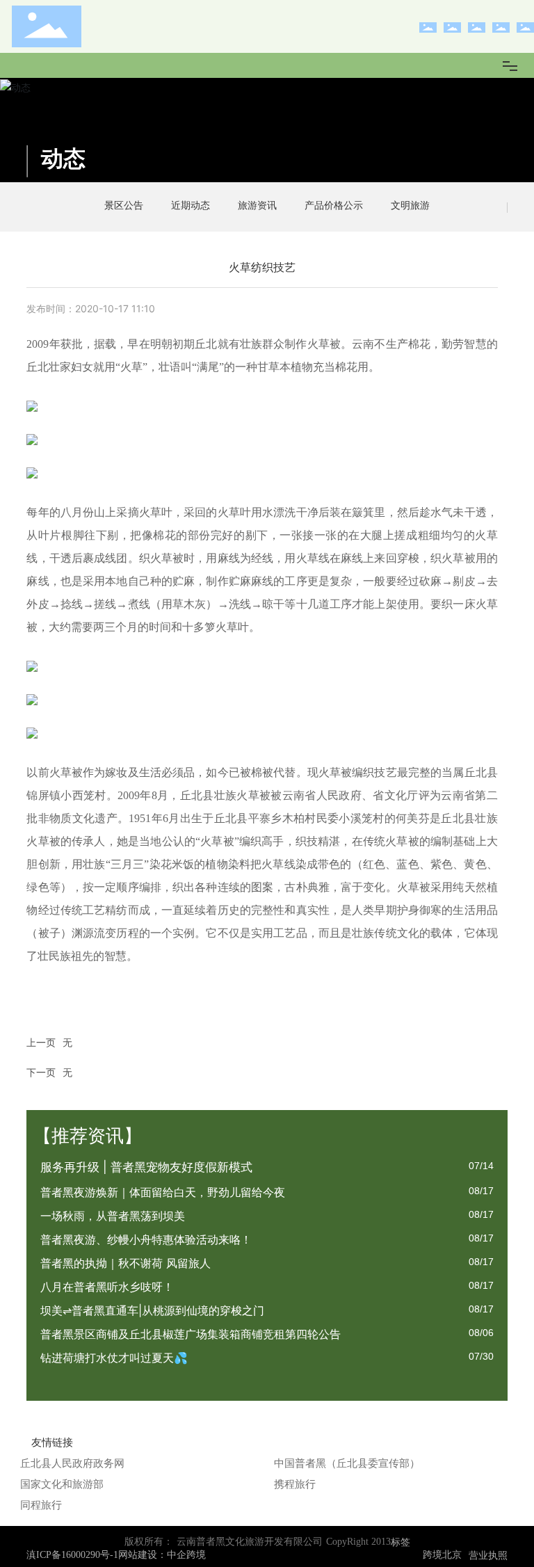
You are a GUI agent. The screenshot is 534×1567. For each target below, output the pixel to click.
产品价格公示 (334, 205)
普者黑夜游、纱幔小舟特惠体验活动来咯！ (146, 1239)
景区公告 (123, 205)
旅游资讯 (257, 205)
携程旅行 (295, 1483)
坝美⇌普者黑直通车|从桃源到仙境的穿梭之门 (152, 1310)
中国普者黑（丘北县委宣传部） (347, 1463)
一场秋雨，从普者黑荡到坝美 (112, 1216)
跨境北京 (442, 1555)
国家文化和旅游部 (62, 1483)
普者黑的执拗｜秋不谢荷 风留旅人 (125, 1263)
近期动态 (190, 205)
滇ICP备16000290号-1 (72, 1555)
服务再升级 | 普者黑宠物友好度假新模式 (146, 1167)
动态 (63, 158)
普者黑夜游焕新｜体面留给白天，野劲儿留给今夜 (162, 1192)
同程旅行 (41, 1504)
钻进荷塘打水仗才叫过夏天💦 (114, 1358)
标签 (400, 1542)
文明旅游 (410, 205)
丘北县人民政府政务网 (72, 1463)
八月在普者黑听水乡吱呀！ (107, 1287)
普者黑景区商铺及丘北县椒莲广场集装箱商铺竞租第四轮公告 (190, 1334)
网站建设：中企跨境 (162, 1555)
